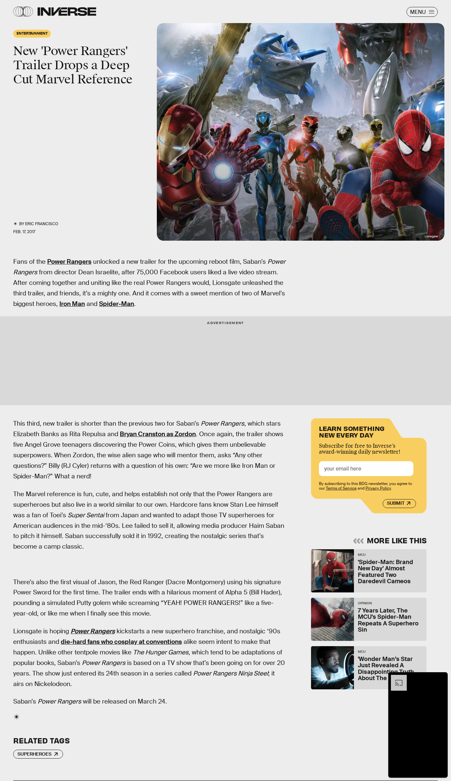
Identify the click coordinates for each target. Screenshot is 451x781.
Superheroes (34, 754)
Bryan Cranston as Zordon (158, 434)
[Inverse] (66, 11)
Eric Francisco (41, 223)
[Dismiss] (440, 678)
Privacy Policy (378, 488)
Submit (395, 503)
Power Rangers (69, 261)
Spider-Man (116, 304)
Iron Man (72, 304)
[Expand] (395, 678)
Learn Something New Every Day (352, 431)
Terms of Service (341, 488)
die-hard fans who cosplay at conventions (121, 642)
